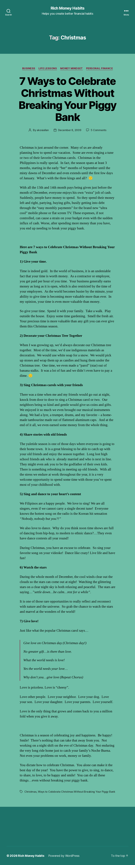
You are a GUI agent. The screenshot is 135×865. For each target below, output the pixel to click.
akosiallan (43, 130)
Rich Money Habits (67, 8)
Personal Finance (99, 68)
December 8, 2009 (69, 130)
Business (28, 68)
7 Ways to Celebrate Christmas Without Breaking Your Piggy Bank (67, 99)
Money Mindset (71, 68)
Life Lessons (48, 68)
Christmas (30, 791)
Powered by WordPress (64, 855)
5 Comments (98, 130)
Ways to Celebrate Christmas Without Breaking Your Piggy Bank (76, 791)
